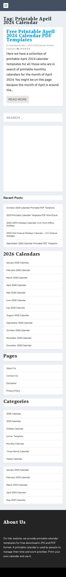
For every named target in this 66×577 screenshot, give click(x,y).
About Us (11, 368)
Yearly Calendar (14, 458)
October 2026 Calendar (18, 330)
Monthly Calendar (15, 443)
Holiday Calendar (14, 428)
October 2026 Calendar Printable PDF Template (30, 207)
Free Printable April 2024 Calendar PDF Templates (30, 36)
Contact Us (12, 375)
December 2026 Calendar (18, 345)
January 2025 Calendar (17, 469)
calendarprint (15, 45)
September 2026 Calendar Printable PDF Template (31, 243)
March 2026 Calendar (16, 277)
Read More (17, 99)
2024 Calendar (39, 45)
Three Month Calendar (17, 451)
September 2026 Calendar (19, 322)
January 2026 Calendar (17, 262)
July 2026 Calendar (15, 307)
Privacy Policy (13, 390)
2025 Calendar (13, 421)
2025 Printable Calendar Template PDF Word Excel (32, 215)
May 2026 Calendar (15, 292)
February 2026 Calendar (18, 270)
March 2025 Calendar (16, 484)
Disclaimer (11, 383)
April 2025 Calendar (16, 492)
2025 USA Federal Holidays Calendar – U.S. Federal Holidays (31, 234)
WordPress (55, 572)
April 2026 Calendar (16, 285)
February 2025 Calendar (18, 477)
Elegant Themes (27, 572)
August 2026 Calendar (17, 315)
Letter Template (14, 436)
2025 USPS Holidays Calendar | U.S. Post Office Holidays (30, 224)
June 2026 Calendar (16, 300)
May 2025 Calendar (15, 500)
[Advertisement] (33, 159)
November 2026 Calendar (18, 338)
